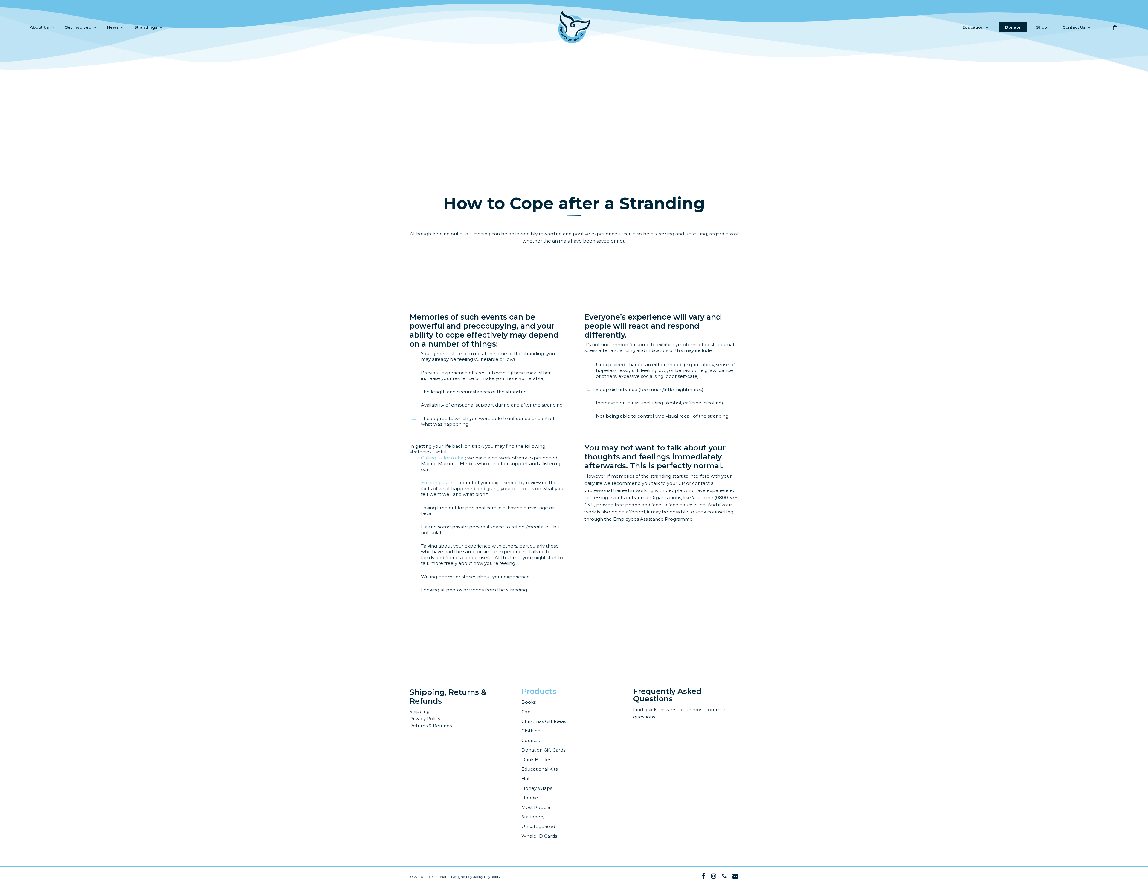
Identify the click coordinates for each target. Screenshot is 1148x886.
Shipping (420, 711)
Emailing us (434, 482)
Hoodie (529, 798)
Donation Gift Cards (543, 750)
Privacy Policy (425, 718)
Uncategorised (538, 826)
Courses (530, 740)
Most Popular (536, 807)
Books (528, 702)
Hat (525, 778)
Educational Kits (539, 769)
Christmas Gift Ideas (543, 721)
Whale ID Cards (539, 836)
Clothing (531, 731)
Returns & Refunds (431, 726)
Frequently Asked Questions (667, 695)
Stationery (532, 817)
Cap (526, 712)
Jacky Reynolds (486, 876)
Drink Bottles (536, 759)
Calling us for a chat (443, 458)
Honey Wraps (536, 788)
